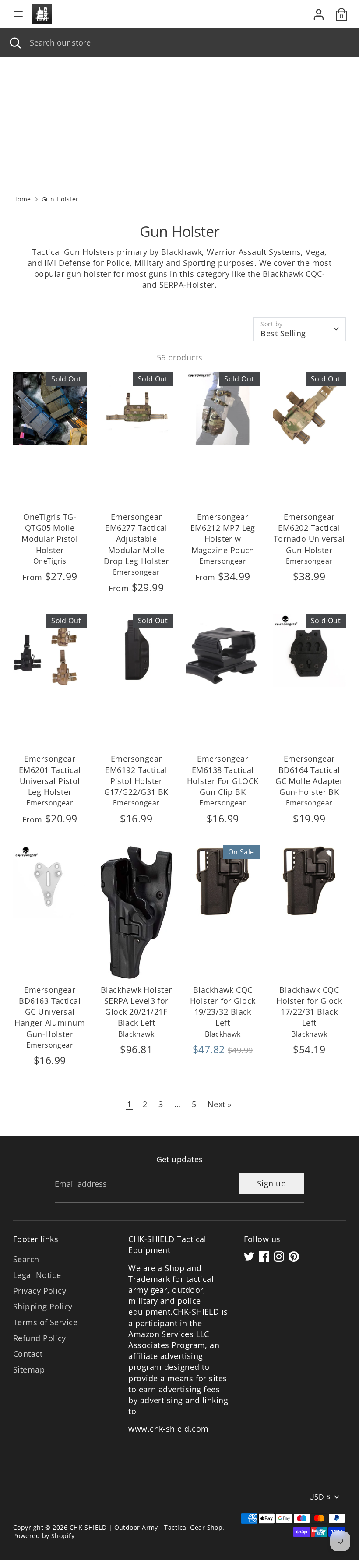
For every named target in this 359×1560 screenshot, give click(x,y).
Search (26, 1259)
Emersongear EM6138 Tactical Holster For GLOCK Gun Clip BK (223, 775)
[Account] (318, 11)
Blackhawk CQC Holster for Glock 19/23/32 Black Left (223, 1006)
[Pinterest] (294, 1256)
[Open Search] (15, 43)
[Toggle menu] (18, 14)
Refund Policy (39, 1338)
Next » (220, 1104)
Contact (27, 1353)
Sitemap (29, 1369)
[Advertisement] (179, 122)
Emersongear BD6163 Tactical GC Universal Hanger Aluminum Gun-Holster (49, 1012)
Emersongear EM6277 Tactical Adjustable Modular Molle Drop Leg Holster (136, 539)
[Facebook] (264, 1256)
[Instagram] (279, 1256)
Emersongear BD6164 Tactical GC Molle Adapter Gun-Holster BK (309, 775)
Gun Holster (60, 199)
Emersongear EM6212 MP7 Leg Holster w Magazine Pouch (222, 533)
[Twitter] (249, 1256)
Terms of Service (45, 1322)
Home (22, 199)
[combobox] (187, 43)
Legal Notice (37, 1275)
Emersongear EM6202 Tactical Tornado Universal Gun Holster (309, 533)
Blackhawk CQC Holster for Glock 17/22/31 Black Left (309, 1006)
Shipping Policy (43, 1306)
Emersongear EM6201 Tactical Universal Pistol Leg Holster (50, 775)
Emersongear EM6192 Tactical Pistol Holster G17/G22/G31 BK (136, 775)
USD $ (319, 1497)
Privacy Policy (39, 1290)
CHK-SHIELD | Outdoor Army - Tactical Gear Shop (146, 1528)
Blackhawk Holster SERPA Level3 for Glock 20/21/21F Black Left (136, 1006)
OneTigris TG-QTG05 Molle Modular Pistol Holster (49, 533)
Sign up (271, 1183)
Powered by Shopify (43, 1536)
